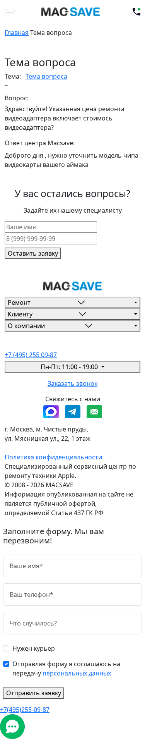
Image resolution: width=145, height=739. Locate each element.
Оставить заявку (33, 253)
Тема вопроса (46, 76)
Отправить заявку (33, 693)
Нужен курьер (33, 648)
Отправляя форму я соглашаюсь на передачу (66, 668)
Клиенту (20, 314)
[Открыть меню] (10, 11)
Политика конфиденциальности (53, 457)
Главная (17, 32)
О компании (26, 325)
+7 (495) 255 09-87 (31, 355)
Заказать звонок (72, 383)
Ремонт (19, 302)
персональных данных (77, 673)
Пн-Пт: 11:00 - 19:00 (70, 367)
